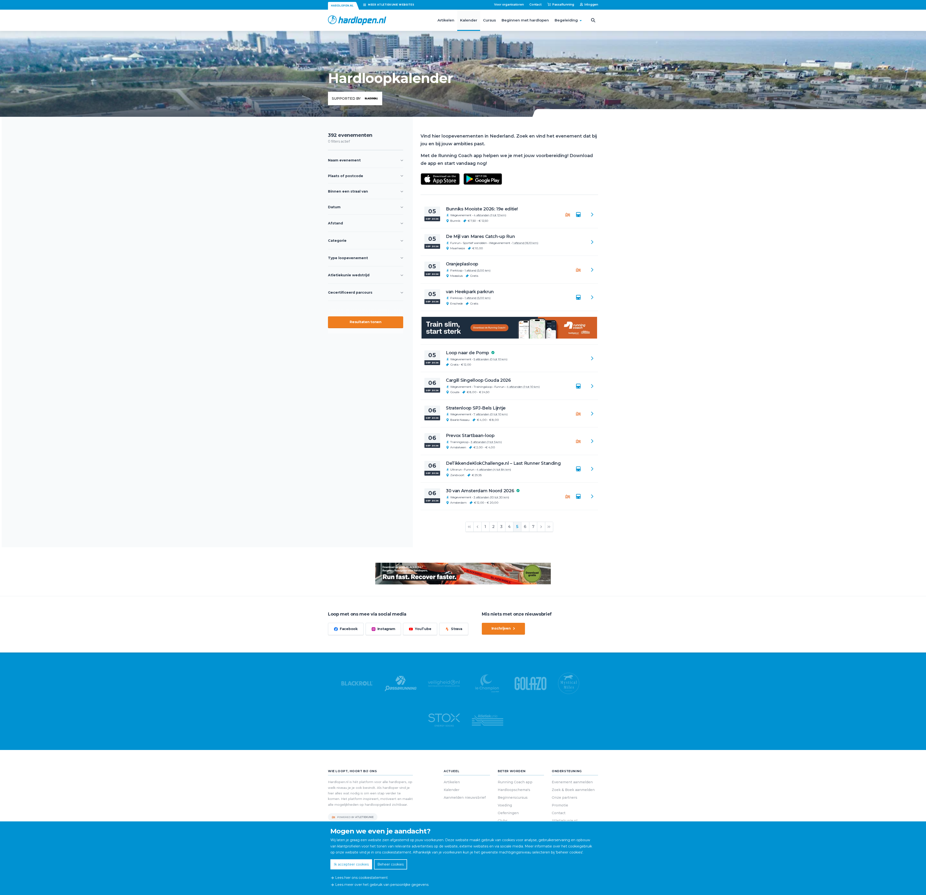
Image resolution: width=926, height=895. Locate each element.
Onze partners (564, 797)
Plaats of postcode (345, 176)
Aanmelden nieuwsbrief (465, 797)
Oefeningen (508, 813)
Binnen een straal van (348, 191)
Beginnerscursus (513, 797)
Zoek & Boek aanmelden (573, 790)
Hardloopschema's (514, 790)
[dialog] (463, 858)
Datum (334, 207)
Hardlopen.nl (342, 5)
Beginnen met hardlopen (525, 20)
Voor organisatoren (509, 4)
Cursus (489, 20)
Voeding (505, 805)
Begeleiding (566, 20)
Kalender (468, 20)
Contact (535, 4)
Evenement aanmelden (572, 782)
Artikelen (445, 20)
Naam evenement (344, 160)
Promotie (560, 805)
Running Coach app (515, 782)
